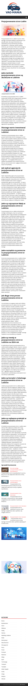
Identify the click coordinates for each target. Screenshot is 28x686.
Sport (2, 659)
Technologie (4, 662)
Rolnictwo (3, 654)
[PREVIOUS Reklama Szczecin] (14, 543)
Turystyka (3, 666)
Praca (2, 647)
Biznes (3, 621)
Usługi (2, 674)
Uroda (2, 671)
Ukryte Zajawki (4, 669)
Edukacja (3, 628)
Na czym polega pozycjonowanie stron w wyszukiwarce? (16, 470)
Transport (3, 664)
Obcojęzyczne (4, 645)
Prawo (2, 650)
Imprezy (3, 633)
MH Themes (22, 684)
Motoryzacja (4, 640)
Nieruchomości (4, 642)
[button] (26, 17)
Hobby (2, 630)
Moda (2, 637)
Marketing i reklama (6, 635)
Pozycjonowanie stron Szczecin (18, 517)
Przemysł (3, 652)
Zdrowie (3, 678)
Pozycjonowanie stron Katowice (18, 506)
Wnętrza (3, 676)
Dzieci (2, 625)
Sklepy (2, 657)
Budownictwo (4, 623)
